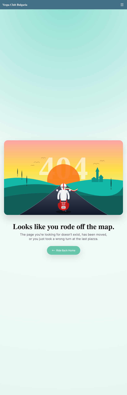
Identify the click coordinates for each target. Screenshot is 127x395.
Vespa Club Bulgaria (14, 5)
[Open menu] (122, 4)
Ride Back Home (65, 250)
